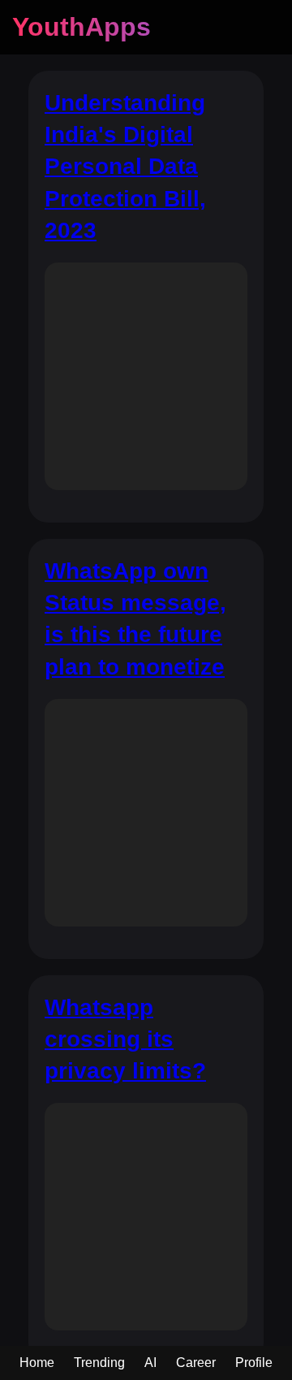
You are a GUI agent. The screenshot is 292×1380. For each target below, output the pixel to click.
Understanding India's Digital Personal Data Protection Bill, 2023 (125, 166)
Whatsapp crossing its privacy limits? (125, 1039)
